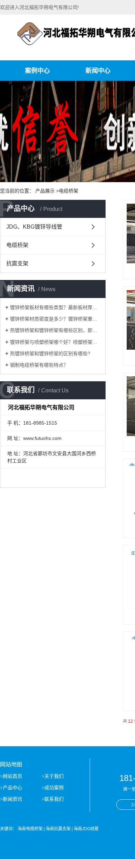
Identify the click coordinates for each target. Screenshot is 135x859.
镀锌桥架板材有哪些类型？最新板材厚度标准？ (55, 307)
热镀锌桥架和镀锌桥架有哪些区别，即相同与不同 (55, 330)
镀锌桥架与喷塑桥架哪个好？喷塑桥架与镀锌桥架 (55, 342)
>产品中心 (12, 787)
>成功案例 (53, 787)
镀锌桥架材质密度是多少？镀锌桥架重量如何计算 (55, 319)
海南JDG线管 (86, 828)
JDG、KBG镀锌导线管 (34, 227)
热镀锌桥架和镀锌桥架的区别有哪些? (50, 353)
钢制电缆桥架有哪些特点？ (39, 365)
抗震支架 (17, 263)
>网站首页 (12, 776)
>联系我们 (53, 799)
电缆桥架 (17, 245)
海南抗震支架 (58, 828)
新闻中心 (98, 70)
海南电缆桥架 (30, 828)
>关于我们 (53, 776)
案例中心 (37, 70)
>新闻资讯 (12, 799)
